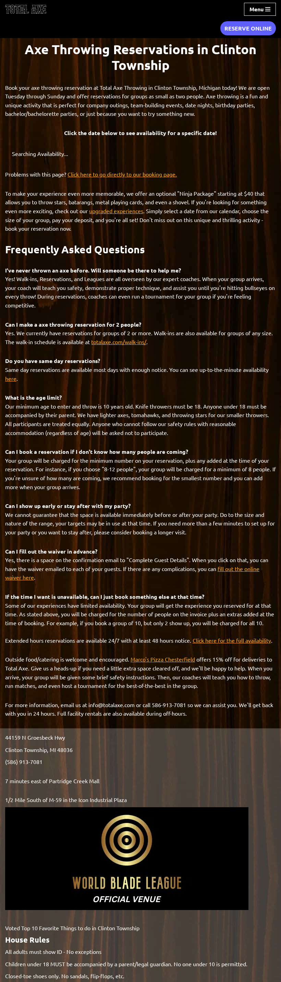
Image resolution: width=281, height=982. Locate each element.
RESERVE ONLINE (248, 28)
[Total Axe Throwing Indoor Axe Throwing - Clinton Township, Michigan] (25, 9)
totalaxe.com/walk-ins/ (118, 341)
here (10, 378)
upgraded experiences (116, 210)
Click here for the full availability (232, 640)
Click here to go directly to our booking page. (122, 174)
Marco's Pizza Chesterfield (163, 659)
